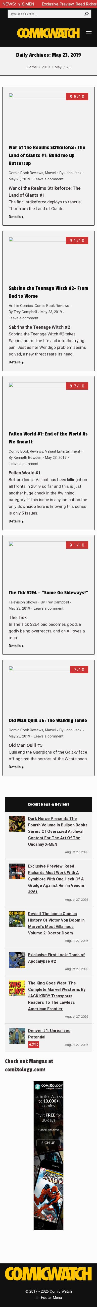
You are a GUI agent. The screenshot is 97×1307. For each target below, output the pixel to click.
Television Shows (23, 602)
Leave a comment (48, 179)
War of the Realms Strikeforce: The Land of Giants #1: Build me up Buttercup (47, 155)
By (70, 173)
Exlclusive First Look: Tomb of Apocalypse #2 (56, 958)
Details (15, 217)
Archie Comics (21, 305)
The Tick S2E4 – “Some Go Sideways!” (48, 593)
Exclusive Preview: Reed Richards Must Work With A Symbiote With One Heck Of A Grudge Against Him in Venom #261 (56, 879)
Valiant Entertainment (62, 451)
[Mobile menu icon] (89, 33)
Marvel (50, 173)
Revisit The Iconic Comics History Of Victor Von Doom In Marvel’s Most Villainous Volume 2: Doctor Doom (56, 923)
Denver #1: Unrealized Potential (49, 1033)
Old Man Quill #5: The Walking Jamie (48, 721)
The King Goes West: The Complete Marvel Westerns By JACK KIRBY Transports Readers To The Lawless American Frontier (57, 996)
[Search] (87, 13)
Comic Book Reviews (26, 173)
